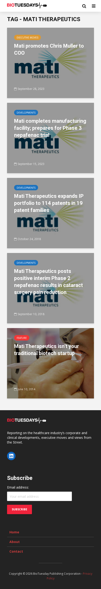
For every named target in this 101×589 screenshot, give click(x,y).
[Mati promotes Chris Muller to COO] (50, 62)
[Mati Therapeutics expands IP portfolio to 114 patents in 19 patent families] (50, 212)
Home (14, 532)
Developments (26, 112)
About (14, 541)
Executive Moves (27, 37)
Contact (16, 551)
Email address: (18, 487)
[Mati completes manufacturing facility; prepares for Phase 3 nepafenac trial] (50, 137)
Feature (22, 338)
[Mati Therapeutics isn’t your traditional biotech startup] (50, 362)
